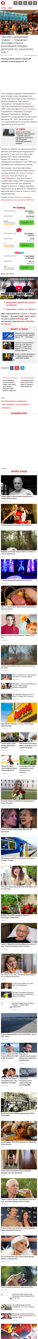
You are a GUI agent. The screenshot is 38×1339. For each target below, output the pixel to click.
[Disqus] (19, 443)
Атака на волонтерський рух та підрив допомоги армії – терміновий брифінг (25, 356)
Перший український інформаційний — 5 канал (3, 3)
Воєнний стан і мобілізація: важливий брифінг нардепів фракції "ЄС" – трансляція (25, 335)
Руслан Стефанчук (22, 404)
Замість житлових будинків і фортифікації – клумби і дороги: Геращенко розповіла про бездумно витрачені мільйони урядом (25, 137)
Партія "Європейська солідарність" (14, 401)
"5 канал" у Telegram (28, 314)
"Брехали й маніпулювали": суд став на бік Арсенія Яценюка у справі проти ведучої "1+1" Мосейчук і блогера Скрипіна (24, 346)
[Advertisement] (19, 237)
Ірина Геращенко (29, 109)
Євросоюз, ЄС (6, 408)
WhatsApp (20, 319)
